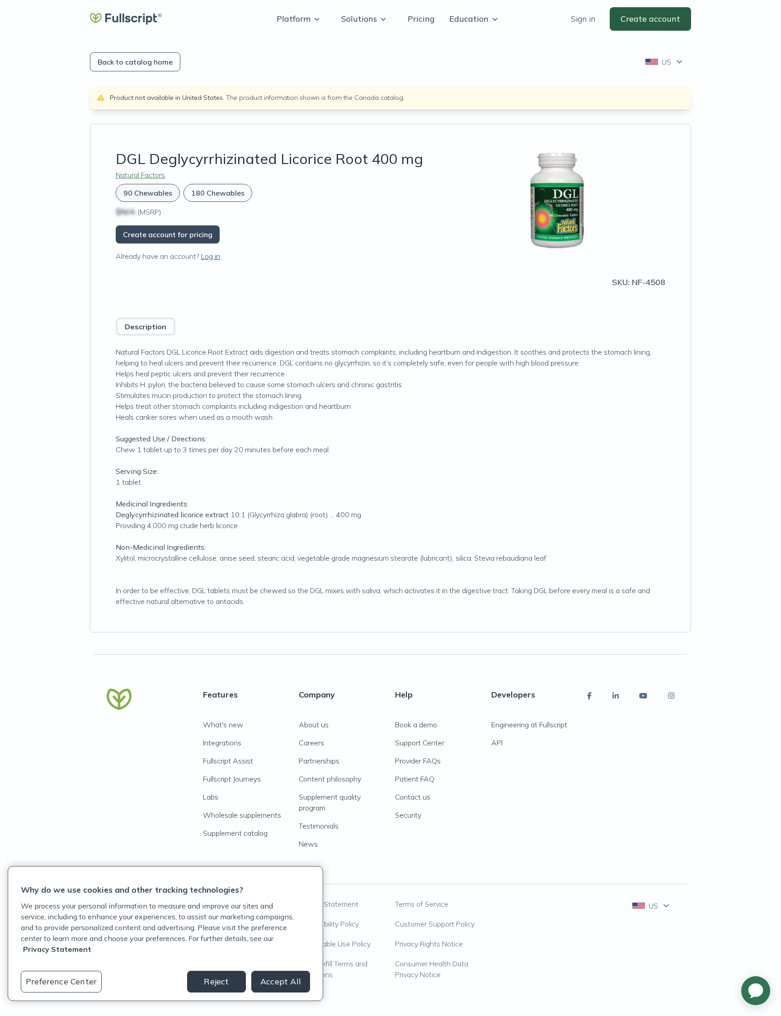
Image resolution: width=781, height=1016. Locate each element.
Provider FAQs (418, 760)
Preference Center (61, 981)
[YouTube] (643, 695)
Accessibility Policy (329, 923)
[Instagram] (671, 695)
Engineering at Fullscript (529, 724)
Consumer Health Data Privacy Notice (431, 969)
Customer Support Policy (435, 923)
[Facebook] (589, 695)
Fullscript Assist (228, 760)
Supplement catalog (235, 833)
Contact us (412, 796)
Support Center (419, 742)
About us (314, 724)
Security (408, 814)
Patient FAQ (414, 778)
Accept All (280, 981)
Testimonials (319, 825)
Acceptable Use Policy (335, 943)
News (308, 843)
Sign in (583, 19)
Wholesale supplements (242, 814)
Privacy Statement (328, 903)
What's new (223, 724)
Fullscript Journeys (232, 778)
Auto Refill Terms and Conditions (333, 969)
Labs (210, 796)
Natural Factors (140, 174)
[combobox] (664, 62)
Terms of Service (421, 903)
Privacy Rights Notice (429, 943)
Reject (216, 981)
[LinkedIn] (615, 695)
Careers (311, 742)
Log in (210, 256)
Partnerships (319, 760)
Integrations (222, 742)
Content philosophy (330, 778)
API (497, 742)
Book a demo (416, 724)
